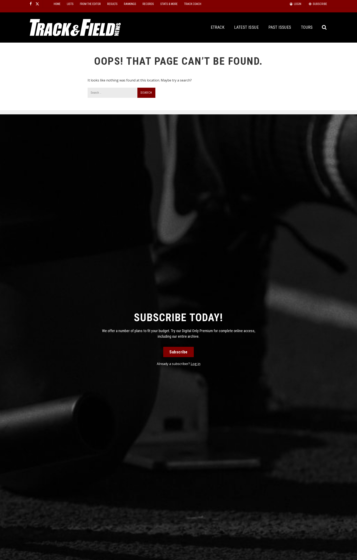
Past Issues (279, 27)
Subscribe (178, 351)
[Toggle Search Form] (324, 27)
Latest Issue (246, 27)
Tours (307, 27)
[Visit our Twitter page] (37, 4)
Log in (195, 363)
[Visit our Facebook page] (31, 4)
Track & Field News (75, 27)
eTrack (217, 27)
